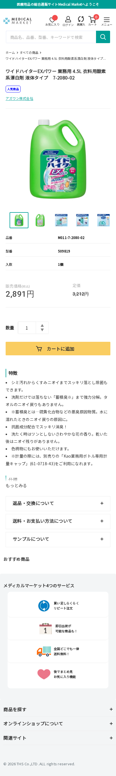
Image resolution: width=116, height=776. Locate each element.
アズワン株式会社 (19, 98)
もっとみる (16, 485)
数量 (10, 328)
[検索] (103, 37)
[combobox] (58, 37)
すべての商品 (29, 52)
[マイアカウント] (81, 19)
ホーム (10, 52)
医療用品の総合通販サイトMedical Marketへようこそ (58, 4)
